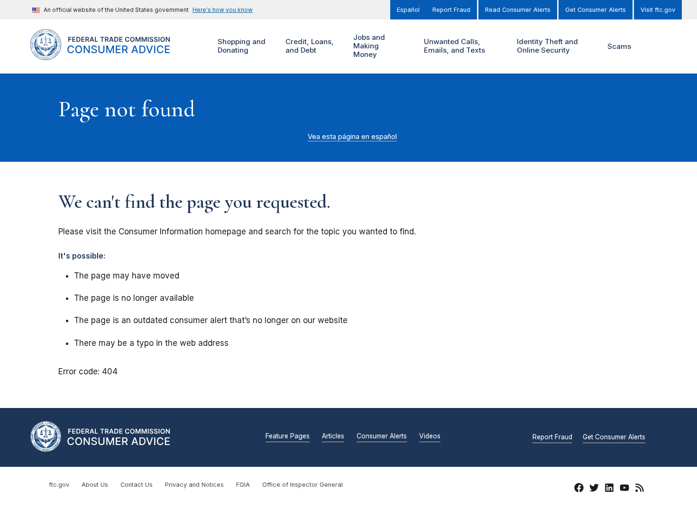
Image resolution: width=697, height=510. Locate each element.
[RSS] (639, 489)
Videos (429, 436)
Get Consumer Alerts (595, 9)
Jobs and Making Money (368, 46)
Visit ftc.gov (658, 9)
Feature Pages (288, 436)
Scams (619, 46)
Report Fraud (451, 9)
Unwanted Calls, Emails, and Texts (453, 46)
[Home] (111, 55)
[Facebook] (579, 489)
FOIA (243, 484)
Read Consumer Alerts (517, 9)
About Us (95, 484)
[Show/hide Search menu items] (654, 46)
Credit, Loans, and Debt (308, 46)
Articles (333, 436)
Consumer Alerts (382, 436)
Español (408, 9)
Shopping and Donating (240, 46)
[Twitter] (594, 489)
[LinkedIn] (609, 489)
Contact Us (136, 484)
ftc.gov (59, 484)
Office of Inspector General (302, 484)
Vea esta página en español (352, 136)
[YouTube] (624, 489)
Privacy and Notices (194, 484)
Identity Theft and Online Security (546, 46)
